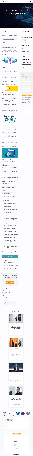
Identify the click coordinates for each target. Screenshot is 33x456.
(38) (24, 65)
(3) (25, 42)
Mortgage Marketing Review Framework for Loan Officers (15, 399)
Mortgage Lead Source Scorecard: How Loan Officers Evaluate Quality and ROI (15, 351)
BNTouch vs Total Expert (7, 292)
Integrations (15, 441)
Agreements (15, 442)
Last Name (23, 83)
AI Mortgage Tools (16, 448)
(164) (24, 56)
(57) (23, 48)
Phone (22, 90)
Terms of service (24, 102)
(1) (27, 37)
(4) (23, 67)
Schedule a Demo (10, 282)
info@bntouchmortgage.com (10, 425)
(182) (24, 53)
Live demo (26, 95)
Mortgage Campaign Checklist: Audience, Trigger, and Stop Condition (16, 327)
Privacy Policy (16, 444)
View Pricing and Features (7, 297)
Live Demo (16, 433)
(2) (24, 43)
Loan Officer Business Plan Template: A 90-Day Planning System (15, 375)
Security (15, 445)
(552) (24, 40)
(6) (26, 45)
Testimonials (15, 438)
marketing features (14, 110)
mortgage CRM (11, 184)
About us (15, 449)
